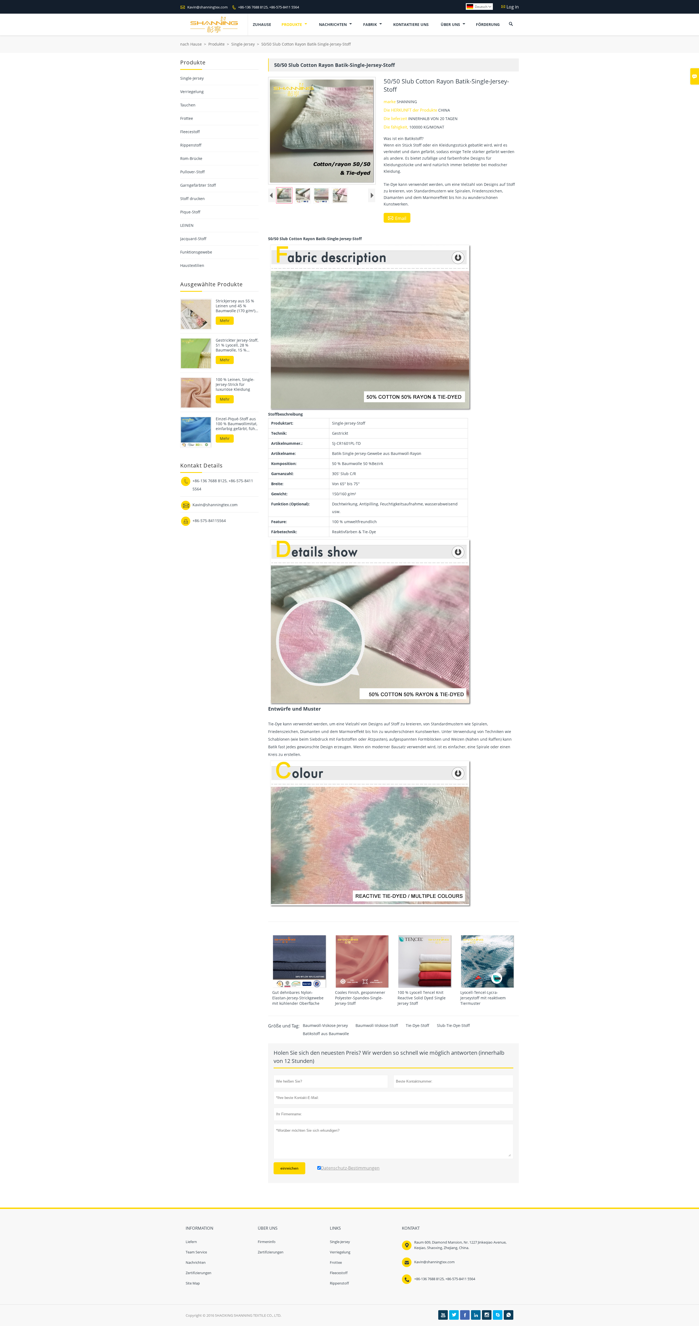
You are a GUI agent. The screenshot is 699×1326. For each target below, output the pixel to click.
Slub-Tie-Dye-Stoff (453, 1025)
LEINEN (187, 225)
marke (390, 101)
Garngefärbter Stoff (198, 185)
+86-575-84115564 (209, 520)
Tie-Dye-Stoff (417, 1025)
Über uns (451, 24)
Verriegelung (192, 91)
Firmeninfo (267, 1241)
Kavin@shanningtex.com (207, 7)
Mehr (225, 320)
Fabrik (370, 24)
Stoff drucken (192, 198)
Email (397, 218)
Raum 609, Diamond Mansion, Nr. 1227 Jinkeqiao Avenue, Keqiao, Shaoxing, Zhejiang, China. (460, 1245)
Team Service (196, 1252)
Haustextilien (192, 265)
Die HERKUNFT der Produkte (411, 110)
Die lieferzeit (396, 118)
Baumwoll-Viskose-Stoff (377, 1025)
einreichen (289, 1168)
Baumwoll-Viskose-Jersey (325, 1025)
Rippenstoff (191, 145)
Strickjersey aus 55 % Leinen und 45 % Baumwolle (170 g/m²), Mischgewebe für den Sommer (236, 306)
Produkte (292, 24)
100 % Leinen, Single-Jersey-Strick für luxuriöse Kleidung (235, 384)
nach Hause (191, 44)
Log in (513, 7)
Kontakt (411, 1228)
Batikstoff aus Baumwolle (326, 1033)
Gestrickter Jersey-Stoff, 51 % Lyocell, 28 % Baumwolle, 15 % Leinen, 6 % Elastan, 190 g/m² (237, 345)
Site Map (193, 1283)
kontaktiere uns (411, 24)
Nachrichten (333, 24)
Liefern (191, 1241)
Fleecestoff (190, 131)
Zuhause (262, 24)
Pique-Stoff (190, 211)
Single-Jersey (243, 44)
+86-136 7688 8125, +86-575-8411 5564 (268, 7)
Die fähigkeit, (396, 127)
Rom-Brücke (191, 158)
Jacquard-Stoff (193, 238)
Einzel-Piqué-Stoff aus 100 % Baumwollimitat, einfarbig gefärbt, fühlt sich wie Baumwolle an (236, 423)
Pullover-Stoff (192, 171)
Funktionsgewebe (196, 252)
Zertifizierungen (198, 1272)
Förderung (488, 24)
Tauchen (188, 105)
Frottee (186, 118)
